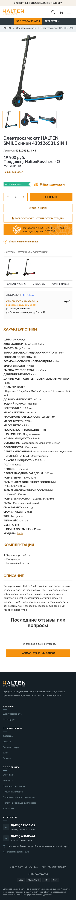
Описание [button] (39, 284)
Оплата (7, 742)
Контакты (8, 780)
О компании (9, 775)
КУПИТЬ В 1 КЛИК (38, 208)
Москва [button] (28, 295)
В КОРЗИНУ (51, 197)
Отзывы (7, 758)
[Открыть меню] (69, 12)
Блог (5, 753)
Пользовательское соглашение (19, 797)
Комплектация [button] (60, 284)
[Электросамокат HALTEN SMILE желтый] (12, 267)
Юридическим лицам (14, 786)
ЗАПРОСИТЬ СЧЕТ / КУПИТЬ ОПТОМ (39, 218)
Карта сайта (9, 808)
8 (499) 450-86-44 (23, 836)
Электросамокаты (28, 21)
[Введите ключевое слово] (53, 12)
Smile (20, 533)
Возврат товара (11, 747)
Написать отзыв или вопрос (38, 653)
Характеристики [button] (17, 284)
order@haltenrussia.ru (18, 852)
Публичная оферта (13, 792)
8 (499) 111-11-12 (23, 825)
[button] (13, 172)
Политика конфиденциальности (19, 803)
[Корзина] (61, 12)
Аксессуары (52, 21)
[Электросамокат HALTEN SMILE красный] (29, 267)
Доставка (8, 736)
